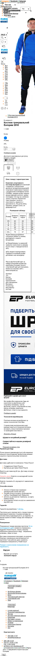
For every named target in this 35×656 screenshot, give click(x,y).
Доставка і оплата (11, 8)
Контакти (7, 15)
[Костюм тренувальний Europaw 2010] (19, 116)
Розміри (7, 12)
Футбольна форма (14, 591)
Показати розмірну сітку (11, 447)
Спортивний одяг (14, 598)
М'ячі (9, 595)
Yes (3, 655)
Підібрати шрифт (10, 413)
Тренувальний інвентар (16, 597)
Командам (8, 6)
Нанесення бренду (11, 13)
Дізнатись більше (10, 434)
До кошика (11, 163)
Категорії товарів (14, 586)
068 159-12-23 (9, 641)
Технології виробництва (16, 612)
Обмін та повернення (12, 10)
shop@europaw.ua (14, 637)
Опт (9, 628)
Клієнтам (11, 605)
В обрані (9, 160)
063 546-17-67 (13, 636)
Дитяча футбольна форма (17, 593)
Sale (9, 600)
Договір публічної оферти (17, 615)
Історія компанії (13, 610)
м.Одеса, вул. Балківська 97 (14, 646)
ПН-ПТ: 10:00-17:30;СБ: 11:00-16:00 (11, 643)
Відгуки (10, 614)
